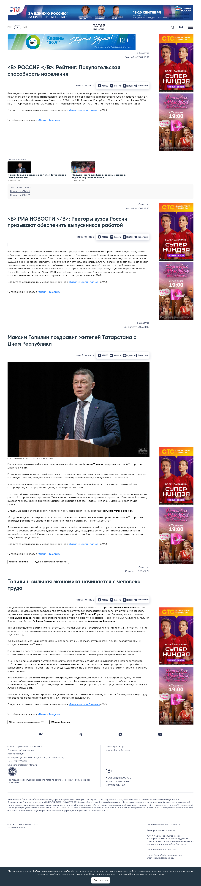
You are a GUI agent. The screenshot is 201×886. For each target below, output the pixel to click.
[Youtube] (160, 734)
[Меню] (190, 27)
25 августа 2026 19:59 (137, 571)
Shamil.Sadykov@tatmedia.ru (160, 858)
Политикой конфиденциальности (146, 874)
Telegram (54, 120)
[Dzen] (120, 734)
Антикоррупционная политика (161, 831)
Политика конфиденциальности (162, 850)
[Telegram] (80, 734)
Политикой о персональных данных (108, 874)
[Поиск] (172, 27)
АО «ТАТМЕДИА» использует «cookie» (164, 836)
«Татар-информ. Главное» (84, 110)
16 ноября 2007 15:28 (137, 57)
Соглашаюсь (101, 880)
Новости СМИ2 (20, 191)
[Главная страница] (99, 27)
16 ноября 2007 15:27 (137, 208)
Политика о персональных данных (163, 825)
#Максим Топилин (18, 562)
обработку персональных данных (70, 874)
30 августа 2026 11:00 (136, 327)
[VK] (40, 734)
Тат (25, 27)
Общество (143, 53)
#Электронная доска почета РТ (26, 722)
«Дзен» (42, 120)
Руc (10, 27)
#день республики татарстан (51, 562)
